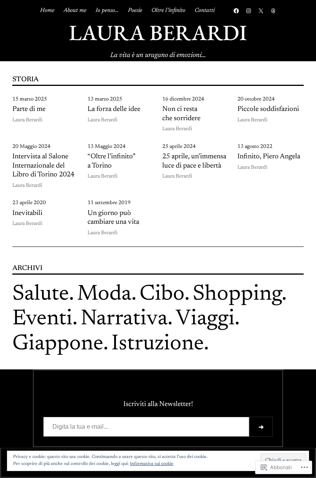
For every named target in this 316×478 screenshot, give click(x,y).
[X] (261, 11)
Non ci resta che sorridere (181, 114)
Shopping (237, 294)
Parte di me (28, 109)
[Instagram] (248, 11)
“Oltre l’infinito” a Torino (111, 161)
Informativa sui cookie (151, 463)
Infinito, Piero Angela (268, 156)
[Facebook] (236, 11)
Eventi (42, 319)
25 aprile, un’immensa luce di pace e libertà (194, 161)
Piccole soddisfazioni (268, 109)
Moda (104, 294)
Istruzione (157, 344)
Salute (40, 294)
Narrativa (124, 319)
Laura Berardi (158, 32)
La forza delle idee (113, 109)
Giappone (57, 344)
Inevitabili (27, 213)
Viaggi (205, 319)
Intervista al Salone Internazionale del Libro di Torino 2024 (43, 166)
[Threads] (273, 11)
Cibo (162, 294)
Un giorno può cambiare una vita (113, 218)
